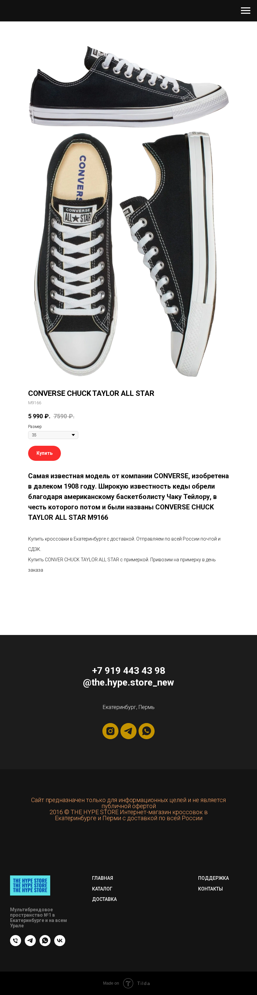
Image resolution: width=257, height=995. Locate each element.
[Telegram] (30, 944)
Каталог (102, 889)
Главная (102, 878)
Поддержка (213, 878)
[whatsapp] (147, 731)
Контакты (210, 889)
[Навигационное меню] (245, 10)
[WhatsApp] (45, 944)
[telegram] (128, 731)
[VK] (59, 944)
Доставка (104, 899)
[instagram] (110, 731)
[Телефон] (15, 944)
